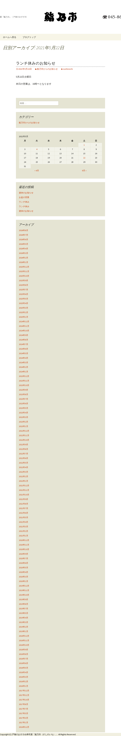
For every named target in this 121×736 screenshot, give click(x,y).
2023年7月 (23, 399)
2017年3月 (23, 718)
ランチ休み (24, 202)
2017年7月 (23, 708)
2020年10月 (24, 549)
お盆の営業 (24, 197)
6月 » (84, 170)
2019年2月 (23, 626)
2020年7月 (23, 558)
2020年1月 (23, 581)
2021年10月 (24, 494)
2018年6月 (23, 663)
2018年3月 (23, 677)
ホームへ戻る (9, 37)
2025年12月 (24, 266)
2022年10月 (24, 440)
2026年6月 (23, 239)
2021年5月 (23, 517)
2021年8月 (23, 503)
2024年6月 (23, 348)
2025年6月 (23, 294)
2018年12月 (24, 636)
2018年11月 (24, 640)
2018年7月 (23, 658)
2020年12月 (24, 540)
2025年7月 (23, 289)
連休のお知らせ (26, 192)
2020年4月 (23, 572)
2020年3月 (23, 576)
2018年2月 (23, 681)
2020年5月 (23, 567)
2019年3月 (23, 622)
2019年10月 (24, 595)
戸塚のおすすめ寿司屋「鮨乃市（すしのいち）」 (34, 734)
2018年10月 (24, 645)
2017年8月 (23, 704)
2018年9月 (23, 649)
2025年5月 (23, 298)
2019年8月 (23, 604)
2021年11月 (24, 490)
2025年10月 (24, 276)
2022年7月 (23, 453)
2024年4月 (23, 358)
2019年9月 (23, 599)
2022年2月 (23, 476)
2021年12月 (24, 485)
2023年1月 (23, 426)
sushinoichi (68, 69)
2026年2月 (23, 257)
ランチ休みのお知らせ (35, 63)
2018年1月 (23, 686)
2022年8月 (23, 449)
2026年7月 (23, 235)
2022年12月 (24, 431)
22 (84, 157)
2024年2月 (23, 367)
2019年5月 (23, 613)
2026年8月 (23, 230)
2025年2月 (23, 312)
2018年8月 (23, 654)
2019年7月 (23, 608)
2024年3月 (23, 362)
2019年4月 (23, 617)
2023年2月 (23, 421)
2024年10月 (24, 330)
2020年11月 (24, 544)
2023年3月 (23, 417)
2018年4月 (23, 672)
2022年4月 (23, 467)
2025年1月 (23, 317)
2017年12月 (24, 690)
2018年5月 (23, 667)
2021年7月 (23, 508)
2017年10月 (24, 699)
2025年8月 (23, 285)
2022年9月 (23, 444)
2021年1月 (23, 535)
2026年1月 (23, 262)
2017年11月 (24, 695)
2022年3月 (23, 472)
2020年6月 (23, 563)
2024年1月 (23, 371)
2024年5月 (23, 353)
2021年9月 (23, 499)
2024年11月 (24, 326)
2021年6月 (23, 513)
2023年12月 (24, 376)
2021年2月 (23, 531)
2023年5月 (23, 408)
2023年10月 (24, 385)
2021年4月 (23, 522)
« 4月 (37, 170)
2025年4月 (23, 303)
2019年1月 (23, 631)
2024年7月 (23, 344)
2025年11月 (24, 271)
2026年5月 (23, 244)
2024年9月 (23, 335)
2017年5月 (23, 713)
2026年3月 (23, 253)
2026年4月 (23, 248)
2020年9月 (23, 554)
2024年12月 (24, 321)
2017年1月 (23, 722)
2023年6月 (23, 403)
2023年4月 (23, 412)
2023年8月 (23, 394)
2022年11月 (24, 435)
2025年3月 (23, 307)
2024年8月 (23, 339)
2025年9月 (23, 280)
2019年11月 (24, 590)
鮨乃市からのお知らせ (47, 69)
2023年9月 (23, 390)
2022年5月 (23, 462)
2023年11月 (24, 380)
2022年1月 (23, 481)
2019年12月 (24, 585)
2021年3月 (23, 526)
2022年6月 (23, 458)
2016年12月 (24, 727)
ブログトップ (29, 37)
